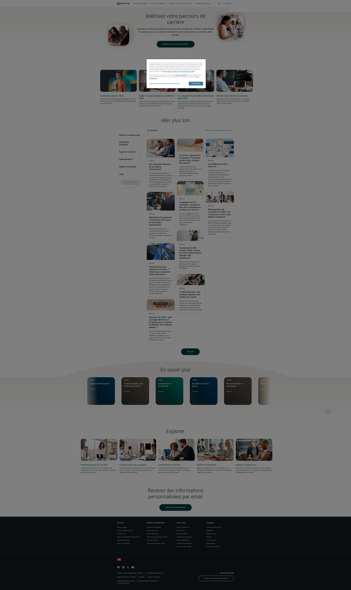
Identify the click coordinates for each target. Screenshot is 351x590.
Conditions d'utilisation (181, 75)
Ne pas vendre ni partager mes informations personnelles (179, 71)
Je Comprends (196, 83)
